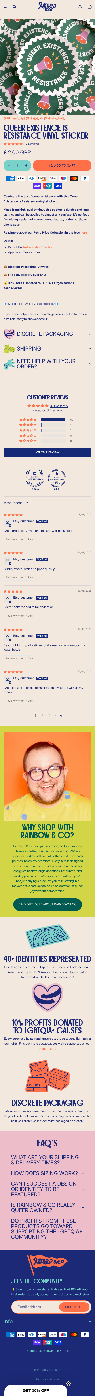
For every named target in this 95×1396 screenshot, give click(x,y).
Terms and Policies (47, 1379)
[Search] (14, 7)
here (84, 232)
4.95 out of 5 (59, 406)
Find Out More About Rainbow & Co (48, 904)
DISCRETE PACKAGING (45, 334)
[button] (13, 144)
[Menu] (5, 7)
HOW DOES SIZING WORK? (44, 1173)
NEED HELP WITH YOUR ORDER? (46, 364)
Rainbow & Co (52, 1370)
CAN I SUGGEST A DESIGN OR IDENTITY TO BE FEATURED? (44, 1189)
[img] (13, 515)
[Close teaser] (68, 1383)
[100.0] (35, 478)
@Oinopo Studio (57, 1351)
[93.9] (57, 478)
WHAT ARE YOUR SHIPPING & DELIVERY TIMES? (45, 1160)
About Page (47, 1049)
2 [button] (42, 715)
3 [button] (49, 715)
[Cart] (90, 7)
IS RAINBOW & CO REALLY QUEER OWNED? (43, 1207)
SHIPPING (29, 348)
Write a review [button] (47, 452)
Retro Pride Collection (38, 247)
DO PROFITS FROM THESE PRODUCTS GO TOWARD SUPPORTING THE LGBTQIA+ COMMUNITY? (46, 1229)
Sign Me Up (74, 1307)
